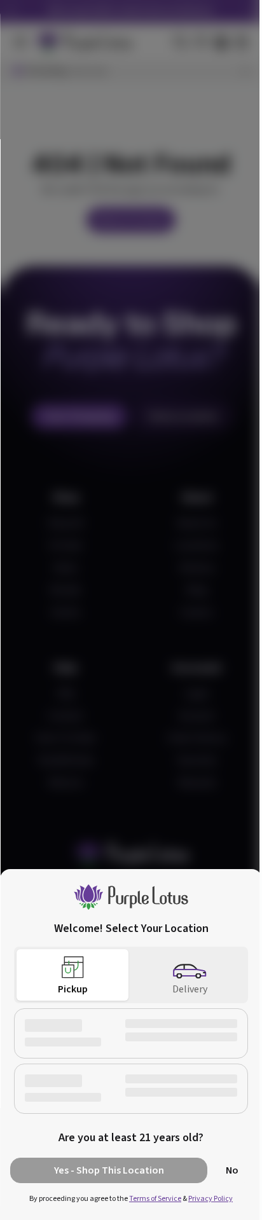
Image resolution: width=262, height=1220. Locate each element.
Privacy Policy (210, 1198)
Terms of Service (155, 1198)
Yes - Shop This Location (109, 1170)
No (232, 1170)
